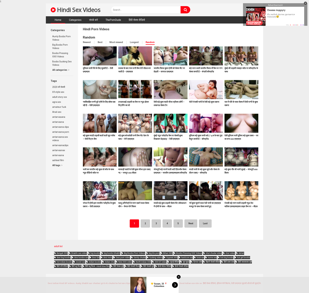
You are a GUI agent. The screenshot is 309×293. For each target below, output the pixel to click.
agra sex (56, 102)
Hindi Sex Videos (78, 10)
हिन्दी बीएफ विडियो (164, 266)
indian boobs (95, 262)
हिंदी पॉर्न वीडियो (62, 266)
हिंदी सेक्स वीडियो (137, 19)
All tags (56, 165)
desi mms (107, 257)
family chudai (140, 257)
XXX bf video (161, 262)
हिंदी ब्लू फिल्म (77, 266)
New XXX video (125, 262)
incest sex (80, 262)
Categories (75, 19)
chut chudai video (214, 253)
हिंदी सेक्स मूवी (118, 266)
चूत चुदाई (186, 262)
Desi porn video (123, 257)
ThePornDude (113, 19)
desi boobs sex (81, 257)
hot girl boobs (243, 257)
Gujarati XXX (172, 257)
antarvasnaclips (60, 145)
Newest (87, 42)
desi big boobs (64, 257)
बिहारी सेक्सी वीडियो (213, 262)
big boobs (95, 253)
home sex (212, 257)
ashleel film (58, 160)
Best (100, 42)
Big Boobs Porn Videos (60, 46)
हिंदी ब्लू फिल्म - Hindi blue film (97, 266)
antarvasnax (58, 150)
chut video (230, 253)
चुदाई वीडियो (174, 262)
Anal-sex (56, 112)
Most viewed (116, 42)
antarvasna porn (60, 132)
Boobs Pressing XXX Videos (60, 55)
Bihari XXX (168, 253)
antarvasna (58, 122)
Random (150, 42)
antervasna (58, 155)
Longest (134, 42)
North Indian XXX (143, 262)
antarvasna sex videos (60, 139)
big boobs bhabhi (112, 253)
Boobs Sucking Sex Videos (62, 63)
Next (190, 223)
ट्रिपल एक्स (197, 262)
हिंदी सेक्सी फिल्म (133, 266)
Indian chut (110, 262)
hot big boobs (227, 257)
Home (58, 19)
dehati (241, 253)
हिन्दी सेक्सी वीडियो (182, 266)
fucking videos (156, 257)
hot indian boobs (64, 262)
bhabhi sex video (79, 253)
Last (205, 223)
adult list (58, 246)
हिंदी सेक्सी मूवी (148, 266)
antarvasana (58, 117)
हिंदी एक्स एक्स (229, 262)
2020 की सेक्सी (58, 87)
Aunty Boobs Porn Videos (61, 38)
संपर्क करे (93, 19)
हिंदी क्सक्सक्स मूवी (245, 262)
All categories (60, 70)
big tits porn (154, 253)
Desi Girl (96, 257)
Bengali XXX (62, 253)
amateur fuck (59, 107)
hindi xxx (200, 257)
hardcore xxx (187, 257)
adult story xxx (59, 97)
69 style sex (58, 92)
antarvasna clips (60, 127)
